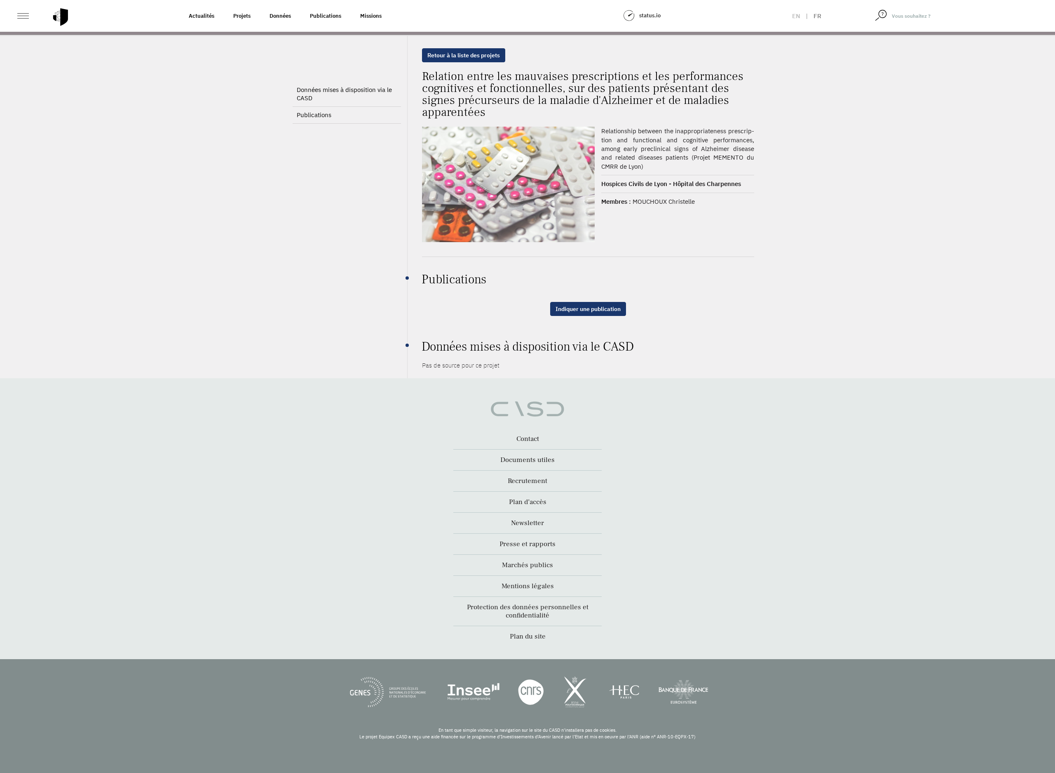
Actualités (201, 16)
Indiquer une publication (588, 309)
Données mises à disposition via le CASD (344, 94)
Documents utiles (527, 459)
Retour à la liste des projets (463, 55)
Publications (325, 16)
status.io (650, 15)
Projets (242, 16)
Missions (371, 16)
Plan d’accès (527, 502)
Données (280, 16)
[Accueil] (60, 17)
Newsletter (527, 523)
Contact (527, 438)
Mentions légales (528, 586)
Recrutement (527, 480)
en (796, 16)
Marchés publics (527, 565)
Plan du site (528, 636)
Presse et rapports (527, 544)
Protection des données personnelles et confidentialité (527, 611)
